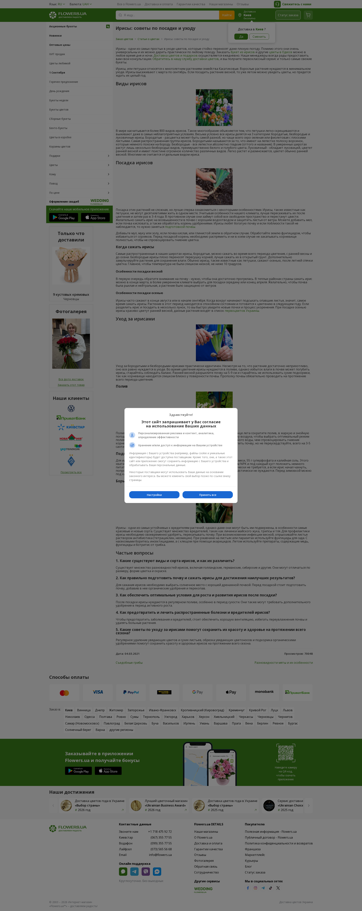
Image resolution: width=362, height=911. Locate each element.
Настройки (154, 495)
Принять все (207, 495)
